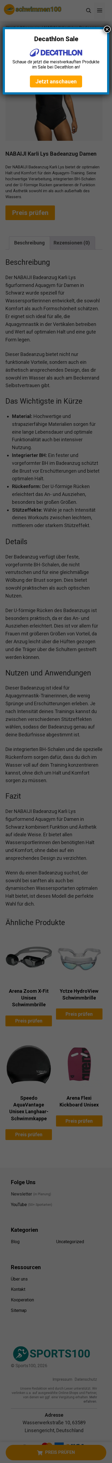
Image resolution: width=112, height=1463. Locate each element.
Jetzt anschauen (56, 81)
